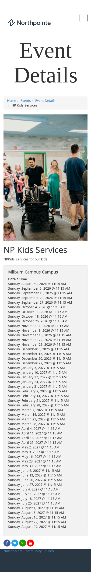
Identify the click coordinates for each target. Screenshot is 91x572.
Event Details (45, 100)
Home (11, 100)
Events (26, 100)
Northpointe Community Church (29, 551)
